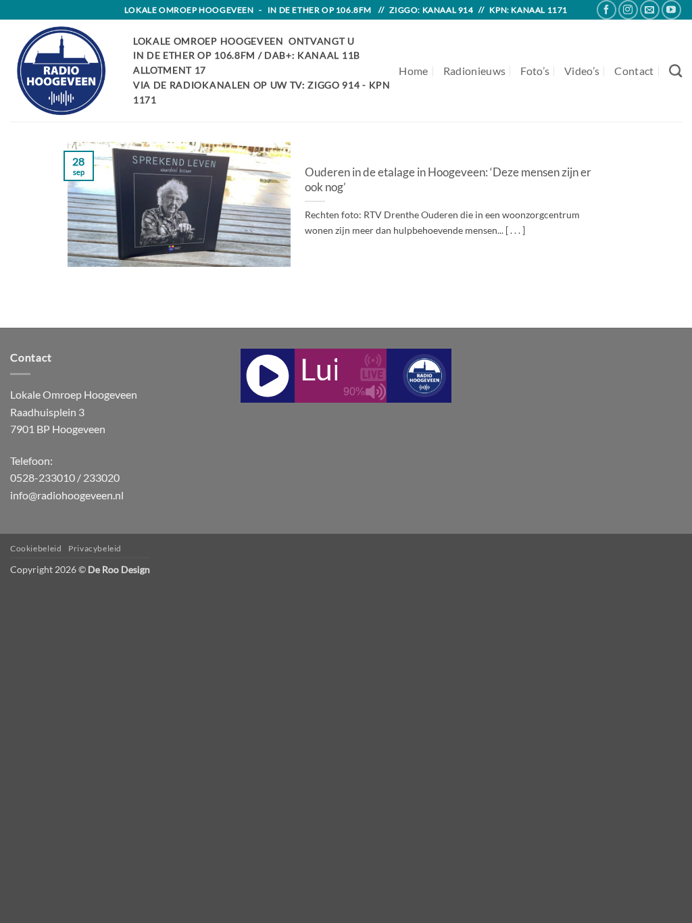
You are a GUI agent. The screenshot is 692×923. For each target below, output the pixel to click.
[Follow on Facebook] (606, 10)
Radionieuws (474, 70)
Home (413, 70)
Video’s (581, 70)
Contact (633, 70)
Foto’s (534, 70)
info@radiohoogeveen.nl (67, 495)
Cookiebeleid (35, 548)
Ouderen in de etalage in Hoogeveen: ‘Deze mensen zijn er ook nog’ (448, 180)
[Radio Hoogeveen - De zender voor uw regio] (61, 71)
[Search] (675, 70)
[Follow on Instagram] (628, 10)
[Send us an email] (650, 10)
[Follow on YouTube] (671, 10)
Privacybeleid (95, 548)
